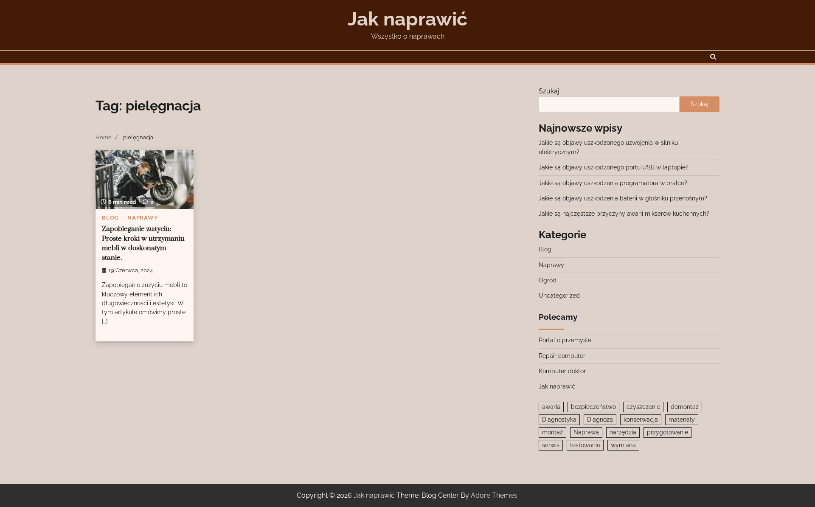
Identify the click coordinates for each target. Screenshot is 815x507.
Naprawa (586, 432)
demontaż (685, 406)
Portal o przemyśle (565, 340)
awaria (551, 406)
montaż (552, 432)
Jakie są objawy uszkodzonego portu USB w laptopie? (614, 167)
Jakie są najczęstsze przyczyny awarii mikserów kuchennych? (624, 213)
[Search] (713, 57)
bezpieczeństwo (593, 406)
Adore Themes (494, 495)
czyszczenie (643, 406)
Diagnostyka (559, 419)
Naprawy (142, 217)
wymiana (623, 445)
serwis (550, 445)
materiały (682, 419)
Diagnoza (600, 419)
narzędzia (623, 432)
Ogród (547, 280)
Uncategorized (559, 295)
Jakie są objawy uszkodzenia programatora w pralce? (613, 183)
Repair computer (562, 355)
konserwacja (641, 419)
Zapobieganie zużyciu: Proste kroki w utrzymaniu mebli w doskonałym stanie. (143, 244)
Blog (110, 217)
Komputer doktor (562, 371)
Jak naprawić (407, 19)
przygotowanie (667, 432)
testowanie (585, 445)
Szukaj (549, 91)
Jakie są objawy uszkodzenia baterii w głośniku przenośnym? (623, 198)
